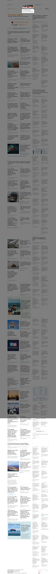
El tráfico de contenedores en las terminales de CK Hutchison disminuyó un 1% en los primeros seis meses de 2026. (13, 126)
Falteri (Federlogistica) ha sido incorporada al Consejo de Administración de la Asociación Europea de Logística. (44, 372)
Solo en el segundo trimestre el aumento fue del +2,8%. (36, 511)
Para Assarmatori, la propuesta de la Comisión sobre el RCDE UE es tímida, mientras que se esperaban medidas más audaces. (25, 514)
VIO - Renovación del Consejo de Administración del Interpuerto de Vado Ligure (44, 353)
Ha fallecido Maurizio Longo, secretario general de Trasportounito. (44, 122)
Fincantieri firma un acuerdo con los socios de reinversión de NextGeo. (44, 299)
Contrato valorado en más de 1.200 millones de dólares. (36, 480)
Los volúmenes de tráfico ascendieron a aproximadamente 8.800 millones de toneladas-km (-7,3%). (25, 295)
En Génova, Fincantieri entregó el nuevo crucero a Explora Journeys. (25, 419)
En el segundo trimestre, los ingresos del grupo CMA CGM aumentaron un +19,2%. (25, 357)
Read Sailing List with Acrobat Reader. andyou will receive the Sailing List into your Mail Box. (21, 22)
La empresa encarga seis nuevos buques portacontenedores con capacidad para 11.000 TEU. (44, 106)
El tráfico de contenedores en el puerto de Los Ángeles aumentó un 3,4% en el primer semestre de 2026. (44, 524)
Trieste (46, 393)
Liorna (40, 391)
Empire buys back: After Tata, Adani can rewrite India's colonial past (44, 423)
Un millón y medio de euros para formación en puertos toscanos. (44, 258)
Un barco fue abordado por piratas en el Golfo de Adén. (25, 40)
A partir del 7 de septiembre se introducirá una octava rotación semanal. (44, 30)
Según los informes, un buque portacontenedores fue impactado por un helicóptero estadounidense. (25, 176)
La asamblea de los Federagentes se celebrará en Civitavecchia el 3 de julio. (44, 407)
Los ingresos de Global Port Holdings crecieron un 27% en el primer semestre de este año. (25, 253)
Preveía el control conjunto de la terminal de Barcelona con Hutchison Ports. (36, 136)
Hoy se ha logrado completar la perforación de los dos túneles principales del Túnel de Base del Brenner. (44, 279)
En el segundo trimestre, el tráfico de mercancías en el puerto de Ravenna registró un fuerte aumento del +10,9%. (44, 158)
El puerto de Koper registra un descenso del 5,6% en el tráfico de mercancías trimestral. (13, 116)
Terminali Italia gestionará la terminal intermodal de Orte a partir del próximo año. (36, 269)
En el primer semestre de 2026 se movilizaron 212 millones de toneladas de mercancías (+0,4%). (13, 440)
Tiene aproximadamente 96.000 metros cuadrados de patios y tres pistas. (36, 273)
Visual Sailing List (37, 151)
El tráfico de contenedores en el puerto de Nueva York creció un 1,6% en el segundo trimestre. (36, 210)
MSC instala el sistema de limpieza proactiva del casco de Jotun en (36, 101)
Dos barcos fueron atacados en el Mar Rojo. (24, 219)
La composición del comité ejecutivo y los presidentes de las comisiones (44, 346)
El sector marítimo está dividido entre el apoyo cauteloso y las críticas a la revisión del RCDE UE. (13, 490)
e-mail (19, 570)
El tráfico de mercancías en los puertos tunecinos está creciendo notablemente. (25, 105)
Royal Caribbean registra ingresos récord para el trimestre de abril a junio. (12, 357)
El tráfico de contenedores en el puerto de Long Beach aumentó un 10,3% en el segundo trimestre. (44, 560)
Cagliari (34, 392)
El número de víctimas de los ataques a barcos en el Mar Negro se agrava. (44, 473)
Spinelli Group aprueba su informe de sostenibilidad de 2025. (39, 239)
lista (38, 395)
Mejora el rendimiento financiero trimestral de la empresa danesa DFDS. (36, 70)
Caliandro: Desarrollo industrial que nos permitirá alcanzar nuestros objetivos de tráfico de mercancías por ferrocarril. (13, 457)
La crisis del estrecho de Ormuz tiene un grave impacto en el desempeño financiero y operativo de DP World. (25, 116)
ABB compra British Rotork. (44, 515)
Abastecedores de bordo (42, 399)
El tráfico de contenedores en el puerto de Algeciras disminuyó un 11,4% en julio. (36, 26)
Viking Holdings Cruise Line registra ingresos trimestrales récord (36, 47)
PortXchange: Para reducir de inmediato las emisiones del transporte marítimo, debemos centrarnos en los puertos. (13, 368)
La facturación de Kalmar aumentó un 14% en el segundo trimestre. (36, 361)
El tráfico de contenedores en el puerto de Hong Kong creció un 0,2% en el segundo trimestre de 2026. (44, 537)
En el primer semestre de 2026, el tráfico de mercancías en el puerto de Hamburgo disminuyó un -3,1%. (25, 126)
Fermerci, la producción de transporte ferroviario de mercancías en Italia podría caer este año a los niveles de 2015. (13, 382)
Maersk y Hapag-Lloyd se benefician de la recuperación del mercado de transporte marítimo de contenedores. (25, 148)
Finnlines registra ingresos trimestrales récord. (44, 228)
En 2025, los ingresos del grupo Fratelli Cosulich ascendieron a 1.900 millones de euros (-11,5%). (36, 123)
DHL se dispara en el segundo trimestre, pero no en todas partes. (44, 169)
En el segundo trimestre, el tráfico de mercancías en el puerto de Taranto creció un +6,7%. (44, 36)
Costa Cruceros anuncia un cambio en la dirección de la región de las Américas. (44, 82)
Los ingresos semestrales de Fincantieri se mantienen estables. (12, 333)
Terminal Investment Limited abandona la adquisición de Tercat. (36, 131)
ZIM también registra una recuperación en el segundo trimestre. (25, 63)
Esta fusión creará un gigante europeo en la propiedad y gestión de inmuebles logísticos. (25, 247)
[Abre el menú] (8, 8)
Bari (33, 390)
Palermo (41, 393)
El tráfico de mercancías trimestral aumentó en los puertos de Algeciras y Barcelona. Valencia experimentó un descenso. (36, 301)
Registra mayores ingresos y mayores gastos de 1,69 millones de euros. (36, 263)
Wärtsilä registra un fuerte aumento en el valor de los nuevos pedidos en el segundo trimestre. (44, 463)
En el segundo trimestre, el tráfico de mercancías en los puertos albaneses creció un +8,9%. (25, 334)
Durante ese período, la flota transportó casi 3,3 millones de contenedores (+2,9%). (13, 259)
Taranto (46, 391)
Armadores (34, 398)
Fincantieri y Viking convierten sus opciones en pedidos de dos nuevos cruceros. (13, 40)
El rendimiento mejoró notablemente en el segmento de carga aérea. (36, 348)
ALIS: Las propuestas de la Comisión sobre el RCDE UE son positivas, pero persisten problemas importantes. (36, 497)
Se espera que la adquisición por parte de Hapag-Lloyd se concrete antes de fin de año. (25, 67)
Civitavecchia (35, 394)
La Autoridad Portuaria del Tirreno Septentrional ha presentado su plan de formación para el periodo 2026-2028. (44, 263)
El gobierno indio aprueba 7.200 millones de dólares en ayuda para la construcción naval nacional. (25, 381)
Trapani (46, 392)
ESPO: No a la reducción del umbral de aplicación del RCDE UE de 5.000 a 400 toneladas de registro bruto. (25, 500)
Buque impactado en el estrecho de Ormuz (25, 84)
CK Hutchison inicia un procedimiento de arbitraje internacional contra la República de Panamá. (13, 50)
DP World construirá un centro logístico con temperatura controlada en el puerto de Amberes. (44, 182)
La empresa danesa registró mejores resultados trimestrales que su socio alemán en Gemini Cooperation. (24, 154)
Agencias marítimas (35, 400)
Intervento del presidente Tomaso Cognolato (40, 434)
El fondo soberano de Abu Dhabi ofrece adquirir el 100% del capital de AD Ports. (25, 94)
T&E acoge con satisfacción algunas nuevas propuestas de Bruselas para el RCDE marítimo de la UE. (13, 513)
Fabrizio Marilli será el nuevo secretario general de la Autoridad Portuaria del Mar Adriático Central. (36, 247)
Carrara (34, 393)
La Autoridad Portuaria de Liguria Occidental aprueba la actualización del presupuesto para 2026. (44, 506)
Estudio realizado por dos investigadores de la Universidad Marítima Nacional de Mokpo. (13, 189)
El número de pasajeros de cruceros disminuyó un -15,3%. (36, 164)
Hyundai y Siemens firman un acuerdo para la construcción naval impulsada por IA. (25, 406)
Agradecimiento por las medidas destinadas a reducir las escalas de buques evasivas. (24, 506)
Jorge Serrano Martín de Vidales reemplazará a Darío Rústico (44, 86)
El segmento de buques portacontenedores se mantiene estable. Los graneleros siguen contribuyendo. (44, 195)
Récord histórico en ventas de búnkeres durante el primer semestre (36, 566)
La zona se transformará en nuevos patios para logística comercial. (36, 146)
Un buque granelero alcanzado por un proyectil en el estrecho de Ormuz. (36, 200)
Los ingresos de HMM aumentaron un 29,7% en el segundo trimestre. (13, 137)
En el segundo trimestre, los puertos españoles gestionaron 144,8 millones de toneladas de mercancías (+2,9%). (25, 432)
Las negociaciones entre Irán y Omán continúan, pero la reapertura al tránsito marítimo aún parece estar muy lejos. (25, 212)
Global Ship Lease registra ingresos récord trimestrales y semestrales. (36, 181)
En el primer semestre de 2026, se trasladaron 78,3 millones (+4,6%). (44, 555)
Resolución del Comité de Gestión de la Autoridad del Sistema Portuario (36, 324)
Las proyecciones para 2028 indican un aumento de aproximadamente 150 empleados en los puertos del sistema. (44, 253)
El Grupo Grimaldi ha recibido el (44, 111)
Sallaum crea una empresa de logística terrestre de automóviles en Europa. (36, 36)
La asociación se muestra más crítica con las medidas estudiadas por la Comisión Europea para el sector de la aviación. (13, 520)
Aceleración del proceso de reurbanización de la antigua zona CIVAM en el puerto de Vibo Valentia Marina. (36, 141)
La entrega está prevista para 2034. (12, 215)
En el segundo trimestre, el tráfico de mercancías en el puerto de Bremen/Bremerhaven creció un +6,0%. (19, 32)
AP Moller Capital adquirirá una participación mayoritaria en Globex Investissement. (13, 86)
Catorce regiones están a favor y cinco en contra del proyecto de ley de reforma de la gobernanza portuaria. (44, 332)
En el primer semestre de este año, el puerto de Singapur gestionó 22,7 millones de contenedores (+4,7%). (36, 561)
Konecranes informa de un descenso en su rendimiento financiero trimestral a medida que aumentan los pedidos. (36, 332)
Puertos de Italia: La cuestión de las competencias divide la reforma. (13, 475)
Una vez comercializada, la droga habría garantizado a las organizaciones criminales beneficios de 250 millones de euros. (36, 467)
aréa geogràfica (45, 153)
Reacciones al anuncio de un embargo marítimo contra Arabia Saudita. (36, 458)
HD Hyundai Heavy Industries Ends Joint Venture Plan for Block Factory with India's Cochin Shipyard (36, 424)
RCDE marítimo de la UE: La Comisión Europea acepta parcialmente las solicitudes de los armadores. (25, 528)
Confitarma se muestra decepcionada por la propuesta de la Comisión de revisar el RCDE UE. (44, 485)
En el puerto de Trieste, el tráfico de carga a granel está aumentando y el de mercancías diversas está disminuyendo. (25, 368)
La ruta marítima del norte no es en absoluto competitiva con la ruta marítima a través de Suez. (13, 183)
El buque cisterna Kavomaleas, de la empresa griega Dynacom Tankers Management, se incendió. (36, 489)
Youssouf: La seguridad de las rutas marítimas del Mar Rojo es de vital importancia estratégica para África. (12, 426)
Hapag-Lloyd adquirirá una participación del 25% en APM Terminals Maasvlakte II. (25, 50)
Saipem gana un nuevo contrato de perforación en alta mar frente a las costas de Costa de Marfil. (44, 362)
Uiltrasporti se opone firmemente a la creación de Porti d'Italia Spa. (36, 548)
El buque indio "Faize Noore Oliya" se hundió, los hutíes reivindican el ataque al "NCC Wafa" (25, 223)
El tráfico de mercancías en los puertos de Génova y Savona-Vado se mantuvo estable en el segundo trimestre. (19, 162)
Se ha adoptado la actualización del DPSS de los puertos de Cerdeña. (36, 320)
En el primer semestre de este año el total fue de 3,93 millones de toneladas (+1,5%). (13, 80)
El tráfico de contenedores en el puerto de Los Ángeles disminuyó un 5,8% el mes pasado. (44, 48)
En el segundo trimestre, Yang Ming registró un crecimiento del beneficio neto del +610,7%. (13, 172)
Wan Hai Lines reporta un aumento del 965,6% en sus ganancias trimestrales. (44, 101)
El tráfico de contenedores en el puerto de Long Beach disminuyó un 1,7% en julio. (36, 58)
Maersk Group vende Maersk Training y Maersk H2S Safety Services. (44, 140)
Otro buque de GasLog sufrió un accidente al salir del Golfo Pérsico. (44, 221)
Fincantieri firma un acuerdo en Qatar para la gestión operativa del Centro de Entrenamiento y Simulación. (44, 450)
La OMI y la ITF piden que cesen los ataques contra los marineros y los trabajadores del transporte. (36, 537)
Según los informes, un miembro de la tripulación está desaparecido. (36, 204)
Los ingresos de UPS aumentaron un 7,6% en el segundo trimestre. (36, 291)
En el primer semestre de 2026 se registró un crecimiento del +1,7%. (44, 565)
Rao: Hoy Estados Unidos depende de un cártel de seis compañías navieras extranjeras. (25, 351)
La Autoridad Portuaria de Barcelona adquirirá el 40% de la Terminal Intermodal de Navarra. (25, 453)
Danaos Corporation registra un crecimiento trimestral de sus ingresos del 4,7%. (44, 190)
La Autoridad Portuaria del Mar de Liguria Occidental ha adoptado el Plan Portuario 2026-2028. (44, 247)
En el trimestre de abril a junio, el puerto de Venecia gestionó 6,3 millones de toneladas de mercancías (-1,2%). (36, 159)
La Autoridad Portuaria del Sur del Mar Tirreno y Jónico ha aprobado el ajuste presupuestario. (36, 259)
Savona (46, 390)
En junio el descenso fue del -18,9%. (12, 120)
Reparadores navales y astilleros (43, 398)
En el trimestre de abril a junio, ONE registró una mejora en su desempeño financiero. (13, 253)
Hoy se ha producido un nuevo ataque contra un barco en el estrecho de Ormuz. (36, 485)
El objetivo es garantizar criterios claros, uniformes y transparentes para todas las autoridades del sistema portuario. (44, 500)
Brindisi (34, 391)
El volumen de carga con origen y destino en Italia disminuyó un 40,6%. (36, 118)
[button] (47, 8)
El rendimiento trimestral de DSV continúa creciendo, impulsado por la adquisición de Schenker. (36, 372)
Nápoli (40, 392)
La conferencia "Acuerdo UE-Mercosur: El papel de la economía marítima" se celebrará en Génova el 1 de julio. (36, 408)
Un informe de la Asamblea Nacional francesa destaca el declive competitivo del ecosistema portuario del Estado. (13, 287)
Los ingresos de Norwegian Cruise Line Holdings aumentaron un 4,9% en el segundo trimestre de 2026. (25, 324)
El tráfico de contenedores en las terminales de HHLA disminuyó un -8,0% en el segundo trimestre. (44, 70)
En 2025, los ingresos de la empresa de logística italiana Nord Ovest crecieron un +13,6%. (44, 291)
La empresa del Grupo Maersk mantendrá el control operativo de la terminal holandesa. (25, 55)
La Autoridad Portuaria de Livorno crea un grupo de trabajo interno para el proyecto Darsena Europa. (40, 91)
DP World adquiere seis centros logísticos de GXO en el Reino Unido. (36, 169)
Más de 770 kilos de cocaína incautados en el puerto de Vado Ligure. (36, 462)
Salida (43, 150)
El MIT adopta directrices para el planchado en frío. (44, 495)
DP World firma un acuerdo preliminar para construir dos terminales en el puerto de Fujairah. (36, 353)
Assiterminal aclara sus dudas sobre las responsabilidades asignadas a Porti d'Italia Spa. (36, 516)
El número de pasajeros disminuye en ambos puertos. (15, 166)
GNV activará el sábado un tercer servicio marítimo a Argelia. (36, 189)
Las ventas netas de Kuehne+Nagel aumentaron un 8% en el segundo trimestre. (36, 343)
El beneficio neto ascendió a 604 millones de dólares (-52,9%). (36, 295)
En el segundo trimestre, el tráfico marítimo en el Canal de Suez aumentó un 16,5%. (25, 264)
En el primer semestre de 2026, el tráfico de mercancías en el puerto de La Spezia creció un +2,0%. (13, 106)
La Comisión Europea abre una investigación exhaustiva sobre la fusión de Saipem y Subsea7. (18, 444)
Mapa (45, 395)
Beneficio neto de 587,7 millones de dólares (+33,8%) (36, 52)
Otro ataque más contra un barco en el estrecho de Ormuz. (25, 488)
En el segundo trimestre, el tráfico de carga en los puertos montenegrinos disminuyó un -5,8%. (36, 112)
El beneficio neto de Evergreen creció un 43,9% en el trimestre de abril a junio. (25, 137)
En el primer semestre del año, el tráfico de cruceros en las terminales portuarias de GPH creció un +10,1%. (36, 506)
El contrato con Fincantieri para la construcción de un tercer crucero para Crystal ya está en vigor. (12, 209)
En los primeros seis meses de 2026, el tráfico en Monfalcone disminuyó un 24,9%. (25, 375)
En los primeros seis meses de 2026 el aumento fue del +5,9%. (44, 163)
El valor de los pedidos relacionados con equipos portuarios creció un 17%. (36, 337)
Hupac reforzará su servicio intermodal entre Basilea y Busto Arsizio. (44, 26)
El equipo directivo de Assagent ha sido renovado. (44, 342)
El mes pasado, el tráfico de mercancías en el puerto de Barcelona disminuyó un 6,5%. (13, 95)
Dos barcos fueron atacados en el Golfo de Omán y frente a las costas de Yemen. (25, 170)
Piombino (41, 394)
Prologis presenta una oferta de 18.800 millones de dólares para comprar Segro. (25, 242)
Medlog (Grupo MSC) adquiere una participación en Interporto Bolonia (13, 452)
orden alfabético (45, 152)
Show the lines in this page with (23, 24)
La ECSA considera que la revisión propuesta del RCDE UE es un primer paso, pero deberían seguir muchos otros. (13, 500)
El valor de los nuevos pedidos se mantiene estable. (35, 365)
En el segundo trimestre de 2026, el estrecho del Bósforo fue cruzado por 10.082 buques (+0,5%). (12, 274)
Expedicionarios (35, 399)
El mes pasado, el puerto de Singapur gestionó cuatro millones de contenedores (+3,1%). (25, 73)
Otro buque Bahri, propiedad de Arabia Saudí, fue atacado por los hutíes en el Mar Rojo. (36, 278)
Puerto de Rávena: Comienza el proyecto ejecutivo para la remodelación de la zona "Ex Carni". (40, 17)
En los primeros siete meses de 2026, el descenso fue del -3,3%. (36, 31)
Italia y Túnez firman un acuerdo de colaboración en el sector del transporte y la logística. (44, 269)
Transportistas (41, 400)
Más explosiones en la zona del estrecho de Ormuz (25, 208)
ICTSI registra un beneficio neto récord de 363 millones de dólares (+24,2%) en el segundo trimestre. (36, 221)
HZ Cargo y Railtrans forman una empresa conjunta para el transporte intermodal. (44, 210)
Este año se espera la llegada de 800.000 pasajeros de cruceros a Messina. (44, 200)
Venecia (46, 394)
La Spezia (41, 390)
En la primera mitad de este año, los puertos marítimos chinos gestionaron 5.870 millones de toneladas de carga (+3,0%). (25, 465)
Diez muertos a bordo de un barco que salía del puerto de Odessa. (44, 477)
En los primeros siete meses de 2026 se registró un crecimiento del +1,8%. (44, 53)
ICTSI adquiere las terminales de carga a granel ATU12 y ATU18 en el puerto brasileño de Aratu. (44, 321)
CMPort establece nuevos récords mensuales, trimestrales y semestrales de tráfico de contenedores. (44, 549)
